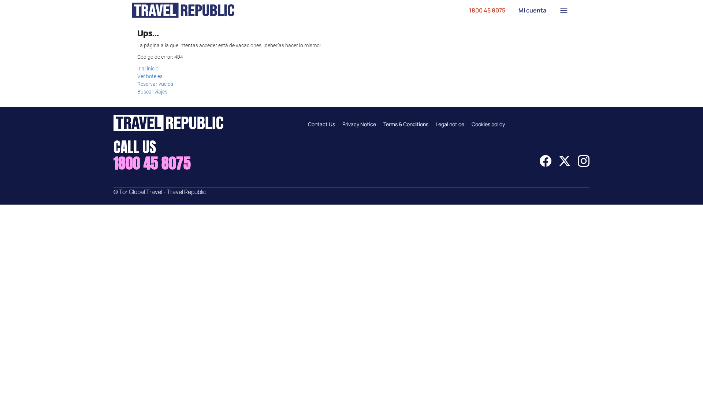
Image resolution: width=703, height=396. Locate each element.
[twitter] (564, 165)
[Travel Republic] (183, 10)
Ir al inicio (148, 69)
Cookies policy (488, 124)
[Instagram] (583, 165)
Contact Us (321, 124)
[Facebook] (545, 165)
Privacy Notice (359, 124)
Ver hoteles (150, 76)
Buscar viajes (152, 92)
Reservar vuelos (155, 84)
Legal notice (450, 124)
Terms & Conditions (405, 124)
